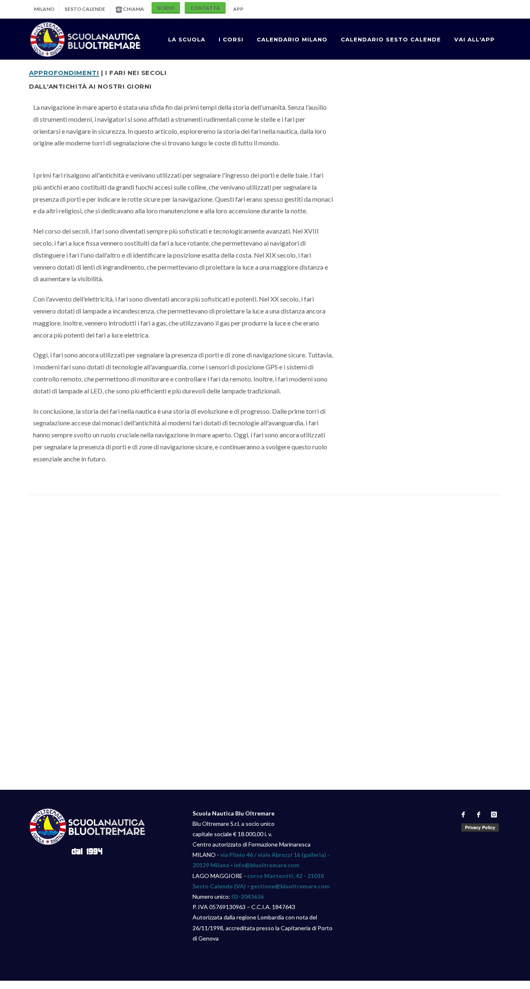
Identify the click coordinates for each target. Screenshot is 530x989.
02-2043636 (247, 896)
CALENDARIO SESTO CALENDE (391, 39)
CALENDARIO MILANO (292, 39)
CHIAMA (133, 9)
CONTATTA (205, 7)
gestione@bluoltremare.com (290, 886)
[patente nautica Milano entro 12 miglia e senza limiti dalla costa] (85, 39)
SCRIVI (165, 7)
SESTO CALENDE (85, 9)
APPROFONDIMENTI (64, 71)
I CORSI (231, 39)
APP (238, 9)
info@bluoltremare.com (266, 864)
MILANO (44, 9)
